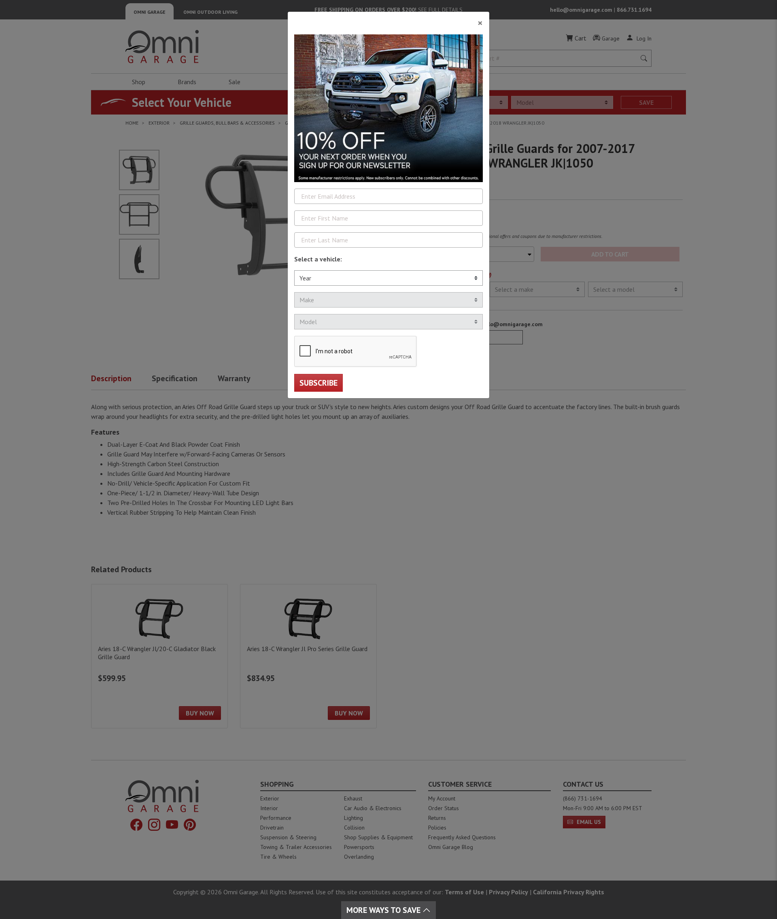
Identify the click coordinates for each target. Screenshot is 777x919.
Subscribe (318, 383)
